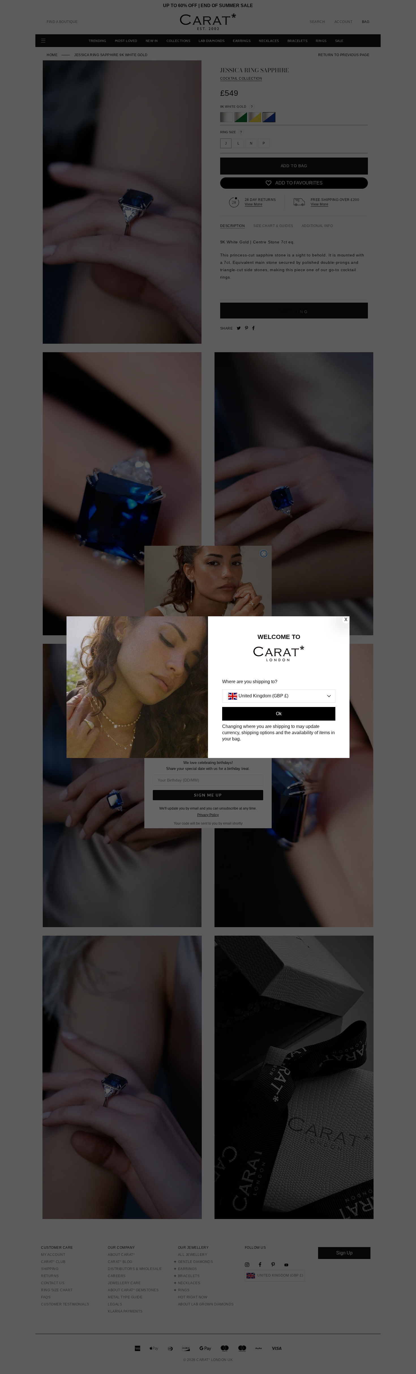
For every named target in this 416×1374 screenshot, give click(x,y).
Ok (279, 713)
